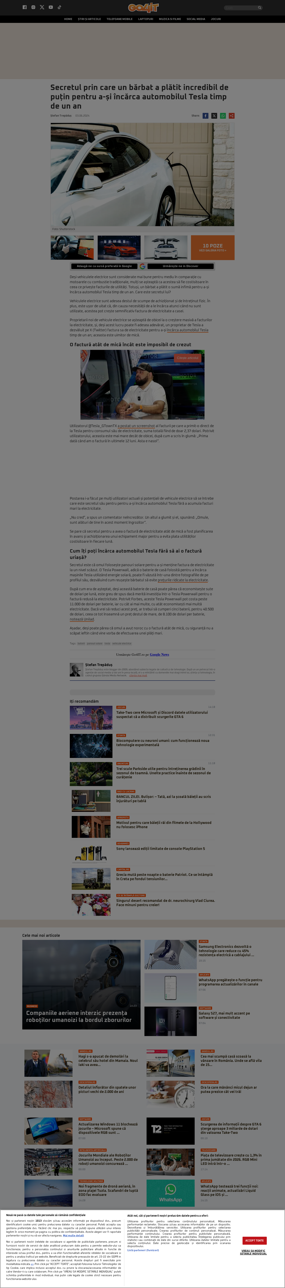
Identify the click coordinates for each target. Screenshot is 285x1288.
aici (32, 1264)
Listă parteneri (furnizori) (143, 1250)
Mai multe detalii (73, 1235)
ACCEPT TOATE (254, 1241)
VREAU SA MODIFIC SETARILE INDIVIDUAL (253, 1252)
